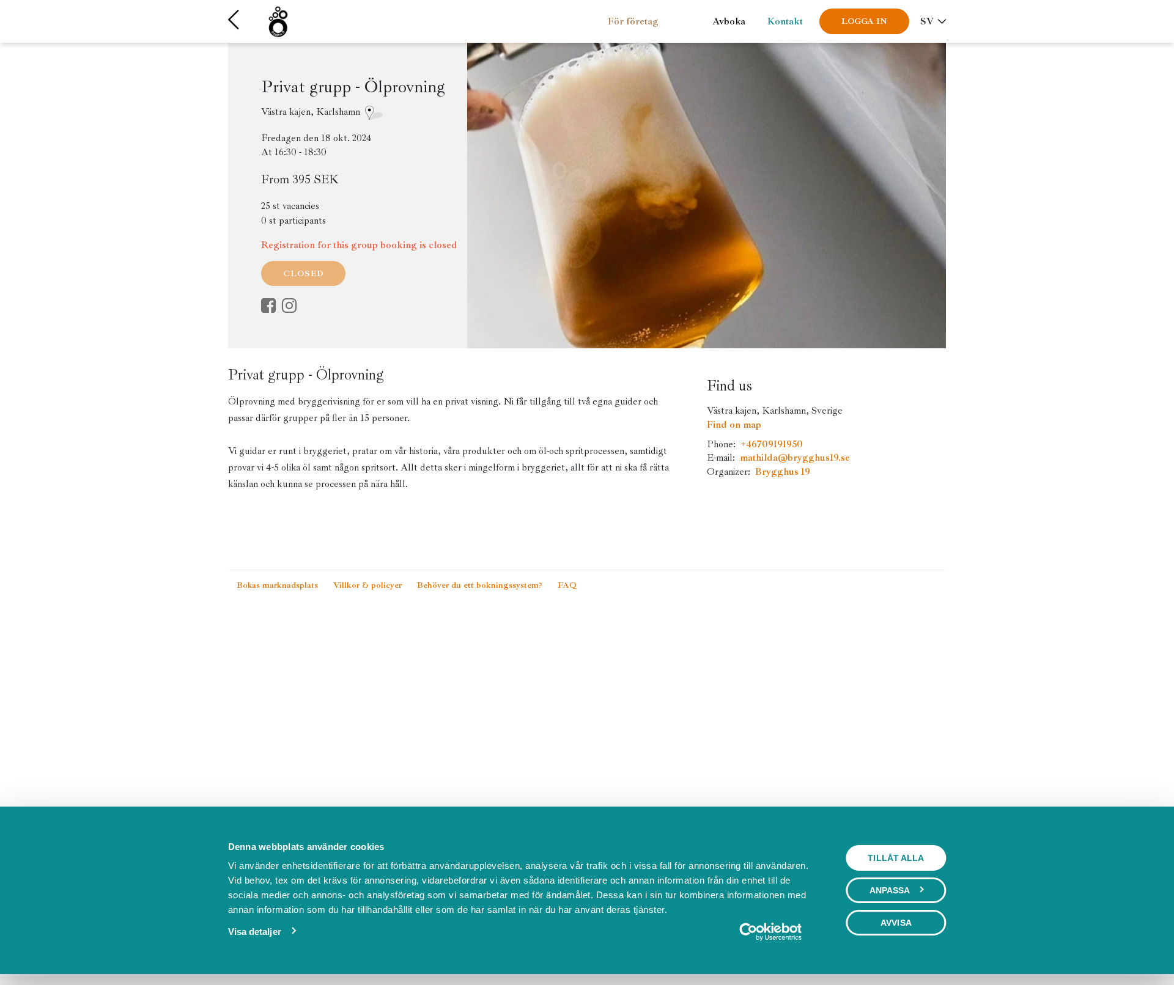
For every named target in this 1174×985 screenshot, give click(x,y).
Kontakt (785, 21)
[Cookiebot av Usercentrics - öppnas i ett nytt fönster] (770, 932)
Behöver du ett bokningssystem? (481, 585)
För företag (633, 21)
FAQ (567, 585)
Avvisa (896, 923)
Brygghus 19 (782, 472)
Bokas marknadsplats (278, 585)
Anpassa (889, 890)
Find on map (734, 425)
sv (927, 21)
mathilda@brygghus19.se (795, 458)
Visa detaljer (254, 931)
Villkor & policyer (368, 585)
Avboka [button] (728, 21)
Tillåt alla (896, 858)
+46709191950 (771, 444)
